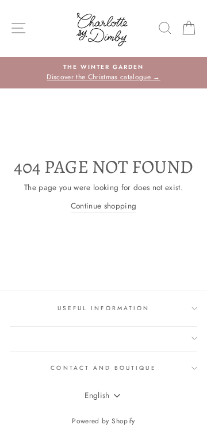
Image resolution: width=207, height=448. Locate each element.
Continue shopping (104, 205)
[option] (103, 73)
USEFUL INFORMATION (103, 308)
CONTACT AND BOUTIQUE (103, 368)
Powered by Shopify (103, 421)
